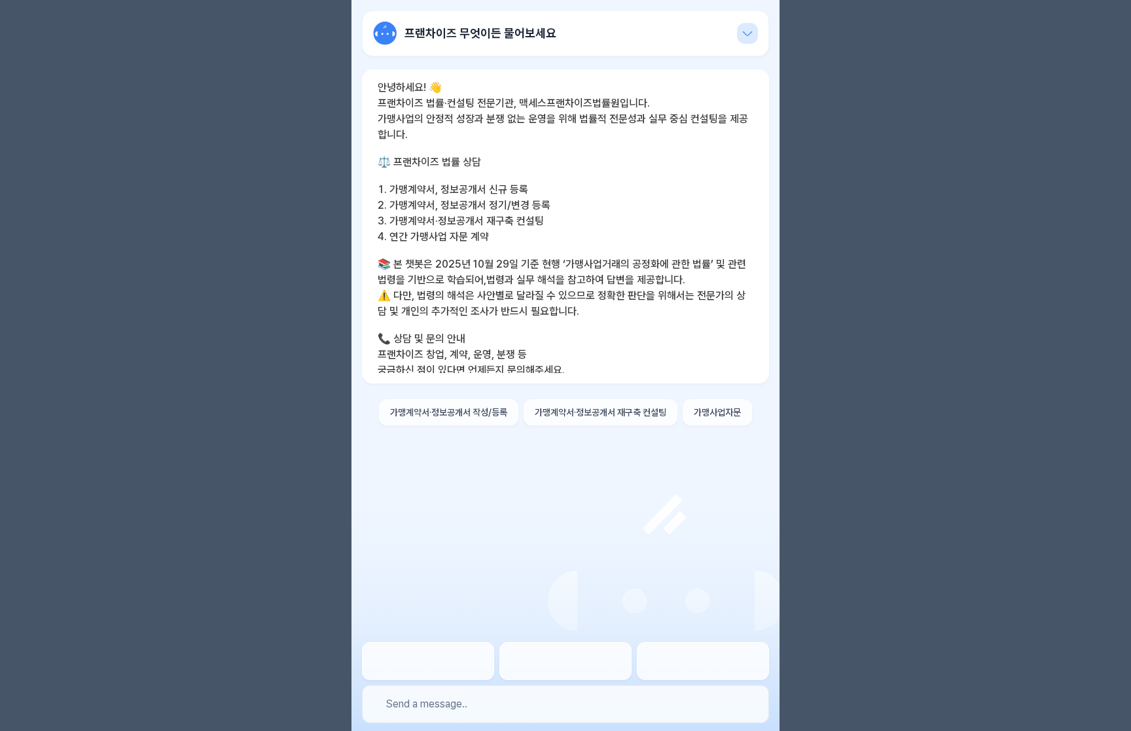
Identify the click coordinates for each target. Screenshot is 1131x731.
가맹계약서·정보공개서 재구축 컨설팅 (600, 412)
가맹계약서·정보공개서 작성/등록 (448, 412)
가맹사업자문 (717, 412)
